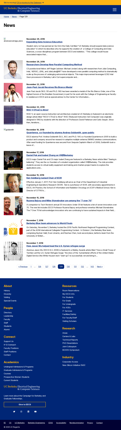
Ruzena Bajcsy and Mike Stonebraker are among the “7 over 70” (59, 200)
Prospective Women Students (16, 377)
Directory (8, 312)
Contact (7, 355)
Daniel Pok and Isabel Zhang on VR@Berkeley (49, 155)
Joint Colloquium (69, 346)
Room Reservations (70, 290)
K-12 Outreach (10, 345)
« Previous (23, 266)
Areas (64, 333)
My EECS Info (68, 294)
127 (46, 266)
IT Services (67, 311)
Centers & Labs (68, 336)
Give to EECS (25, 404)
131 (75, 266)
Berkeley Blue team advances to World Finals (49, 223)
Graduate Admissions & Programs (18, 370)
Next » (100, 266)
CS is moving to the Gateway (29, 2)
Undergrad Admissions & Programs (18, 367)
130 (68, 266)
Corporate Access (70, 362)
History (7, 290)
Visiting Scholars (69, 321)
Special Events (10, 301)
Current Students (11, 380)
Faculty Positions (11, 348)
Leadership (8, 316)
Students (7, 326)
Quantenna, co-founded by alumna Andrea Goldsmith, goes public (60, 132)
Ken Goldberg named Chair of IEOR (44, 178)
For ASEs (66, 307)
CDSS (50, 423)
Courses (7, 373)
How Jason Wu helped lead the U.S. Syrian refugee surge (55, 246)
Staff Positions (10, 351)
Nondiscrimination (77, 423)
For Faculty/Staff (69, 318)
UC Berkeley (20, 423)
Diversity (7, 294)
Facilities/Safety (69, 314)
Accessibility (61, 423)
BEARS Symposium (70, 350)
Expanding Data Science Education (44, 42)
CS (10, 423)
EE (5, 423)
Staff (6, 323)
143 (92, 266)
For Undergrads (69, 304)
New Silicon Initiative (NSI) (73, 365)
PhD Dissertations (70, 343)
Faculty (7, 319)
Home (6, 16)
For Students (67, 297)
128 (53, 266)
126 (39, 266)
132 (82, 266)
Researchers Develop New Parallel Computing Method (54, 64)
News (14, 16)
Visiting (7, 297)
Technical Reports (70, 340)
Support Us (8, 341)
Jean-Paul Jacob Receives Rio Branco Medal (49, 87)
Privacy (90, 423)
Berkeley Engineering (36, 423)
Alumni (7, 329)
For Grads (66, 301)
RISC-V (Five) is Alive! (37, 110)
